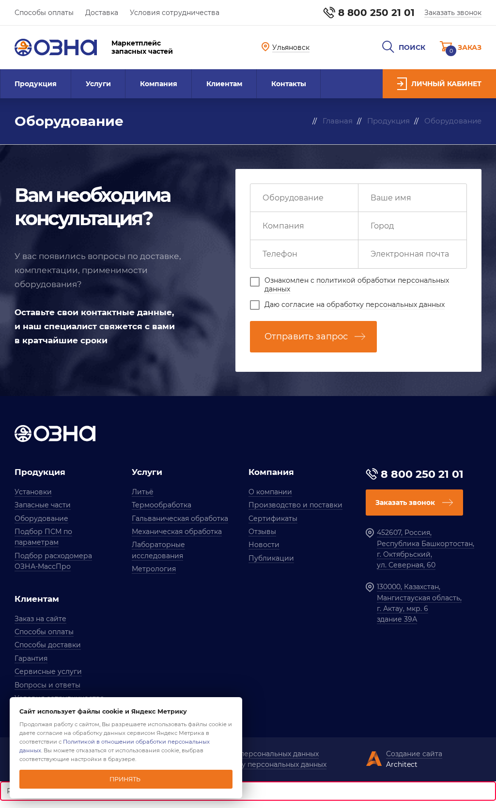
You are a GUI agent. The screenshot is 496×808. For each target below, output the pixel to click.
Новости (263, 544)
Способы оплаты (44, 12)
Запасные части (43, 505)
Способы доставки (48, 644)
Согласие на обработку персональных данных (244, 764)
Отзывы (262, 531)
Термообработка (161, 505)
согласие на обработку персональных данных (363, 304)
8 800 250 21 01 (376, 12)
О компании (270, 492)
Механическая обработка (177, 531)
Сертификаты (272, 518)
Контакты (288, 83)
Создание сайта (414, 753)
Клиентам (224, 83)
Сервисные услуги (48, 671)
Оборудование (41, 518)
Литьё (143, 492)
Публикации (271, 558)
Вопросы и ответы (47, 685)
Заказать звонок (452, 12)
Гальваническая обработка (180, 518)
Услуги (98, 83)
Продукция (36, 83)
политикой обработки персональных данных (356, 284)
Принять (124, 779)
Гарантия (31, 658)
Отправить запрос (306, 336)
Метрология (154, 568)
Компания (158, 83)
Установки (33, 492)
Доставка (101, 12)
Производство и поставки (295, 505)
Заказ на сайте (40, 618)
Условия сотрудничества (174, 12)
